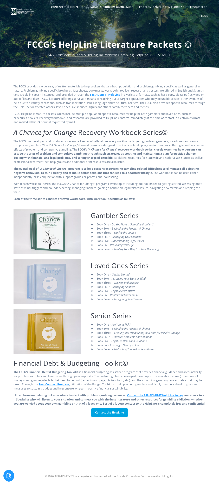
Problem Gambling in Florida (160, 7)
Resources (197, 7)
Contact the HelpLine (67, 7)
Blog (204, 15)
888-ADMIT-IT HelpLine (105, 95)
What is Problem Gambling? (111, 7)
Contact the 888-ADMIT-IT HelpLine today (155, 395)
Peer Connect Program (54, 384)
